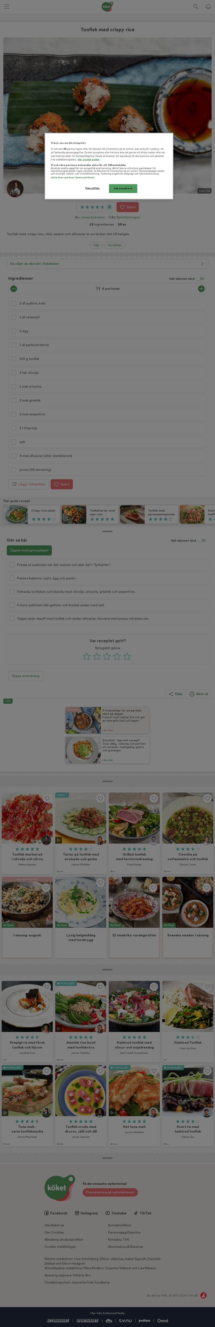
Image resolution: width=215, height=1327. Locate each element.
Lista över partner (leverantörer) (72, 177)
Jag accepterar (123, 188)
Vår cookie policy (89, 159)
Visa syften (92, 188)
